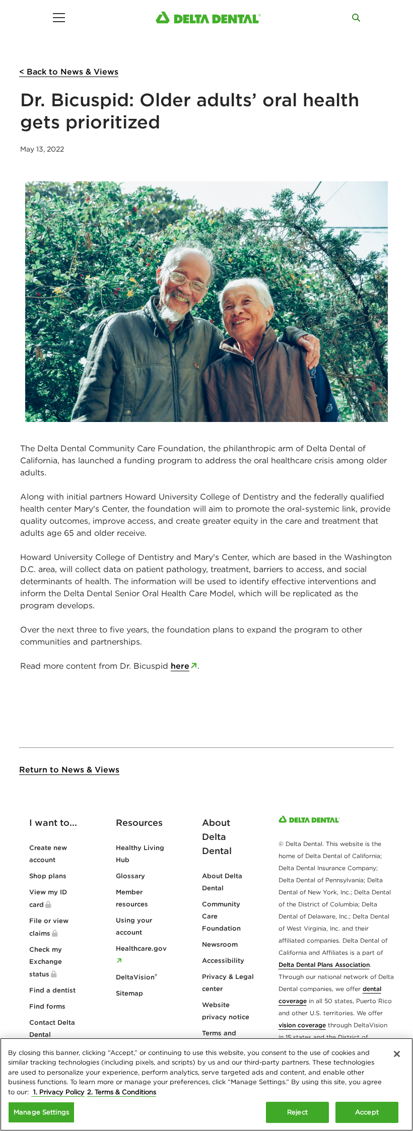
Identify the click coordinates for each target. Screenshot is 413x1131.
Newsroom (220, 944)
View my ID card (48, 898)
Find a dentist (52, 990)
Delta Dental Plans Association (324, 964)
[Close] (397, 1054)
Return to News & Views (69, 769)
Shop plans (47, 876)
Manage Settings (41, 1112)
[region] (206, 1084)
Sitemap (129, 993)
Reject (297, 1112)
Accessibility (223, 960)
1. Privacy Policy (58, 1092)
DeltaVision (136, 977)
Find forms (47, 1006)
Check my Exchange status (45, 961)
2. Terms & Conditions (121, 1092)
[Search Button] (356, 18)
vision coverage (302, 1025)
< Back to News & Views (68, 71)
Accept (367, 1112)
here (180, 666)
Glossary (130, 876)
